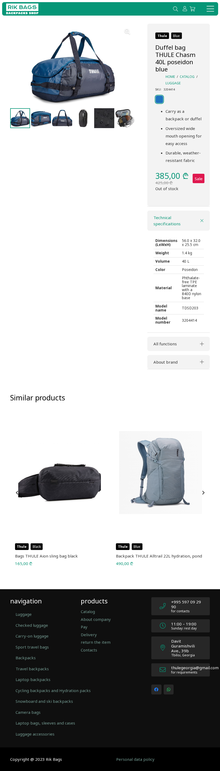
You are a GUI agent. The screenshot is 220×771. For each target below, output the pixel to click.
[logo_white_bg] (22, 8)
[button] (175, 9)
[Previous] (17, 493)
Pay (84, 626)
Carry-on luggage (32, 636)
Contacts (89, 650)
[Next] (203, 493)
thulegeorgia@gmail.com (195, 667)
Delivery (89, 634)
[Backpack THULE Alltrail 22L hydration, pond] (59, 472)
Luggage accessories (35, 734)
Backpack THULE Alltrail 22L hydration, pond (58, 556)
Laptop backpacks (33, 679)
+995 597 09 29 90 (186, 604)
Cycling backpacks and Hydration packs (42, 690)
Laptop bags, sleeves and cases (42, 723)
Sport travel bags (32, 647)
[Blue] (166, 99)
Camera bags (28, 712)
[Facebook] (156, 690)
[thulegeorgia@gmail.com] (165, 670)
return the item (96, 642)
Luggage (173, 83)
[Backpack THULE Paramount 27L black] (160, 472)
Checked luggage (32, 625)
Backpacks (26, 657)
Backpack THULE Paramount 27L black (153, 556)
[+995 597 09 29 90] (165, 606)
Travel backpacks (32, 668)
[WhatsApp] (169, 690)
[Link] (185, 8)
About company (96, 619)
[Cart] (192, 9)
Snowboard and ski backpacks (42, 701)
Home (170, 76)
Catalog (187, 76)
